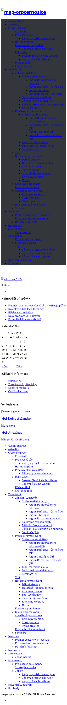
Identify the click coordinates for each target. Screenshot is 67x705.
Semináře (20, 208)
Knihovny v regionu (33, 177)
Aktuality (13, 24)
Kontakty (13, 263)
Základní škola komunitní (37, 100)
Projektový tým (24, 35)
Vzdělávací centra (32, 166)
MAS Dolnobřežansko (16, 419)
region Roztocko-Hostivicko (45, 93)
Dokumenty (15, 235)
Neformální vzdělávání (28, 156)
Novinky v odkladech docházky (25, 309)
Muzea (26, 180)
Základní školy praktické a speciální (42, 104)
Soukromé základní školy (36, 97)
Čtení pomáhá (30, 197)
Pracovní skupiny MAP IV (29, 45)
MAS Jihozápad (12, 433)
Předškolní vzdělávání (28, 111)
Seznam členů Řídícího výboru (39, 55)
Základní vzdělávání (26, 73)
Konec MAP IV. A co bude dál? (24, 319)
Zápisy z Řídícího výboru (36, 59)
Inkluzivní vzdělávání (27, 187)
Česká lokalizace (18, 391)
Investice (13, 211)
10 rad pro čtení (31, 201)
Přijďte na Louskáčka (20, 312)
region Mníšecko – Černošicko (46, 86)
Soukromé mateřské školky (38, 145)
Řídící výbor (21, 52)
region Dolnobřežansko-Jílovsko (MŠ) (43, 119)
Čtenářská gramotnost (28, 190)
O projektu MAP (17, 28)
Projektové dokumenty (28, 239)
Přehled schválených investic (32, 215)
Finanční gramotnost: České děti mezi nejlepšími (37, 305)
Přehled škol (22, 62)
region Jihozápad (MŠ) (42, 131)
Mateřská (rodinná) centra (37, 163)
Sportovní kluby (31, 170)
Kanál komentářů (18, 387)
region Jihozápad (39, 90)
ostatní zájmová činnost (36, 173)
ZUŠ (17, 152)
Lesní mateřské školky (35, 142)
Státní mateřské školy (35, 114)
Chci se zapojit (23, 66)
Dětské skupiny (31, 159)
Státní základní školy (34, 76)
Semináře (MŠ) (30, 149)
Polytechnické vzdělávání (30, 204)
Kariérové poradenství (28, 183)
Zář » (19, 366)
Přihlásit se (15, 380)
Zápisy (19, 246)
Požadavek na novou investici (32, 218)
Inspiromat (15, 225)
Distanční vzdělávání (20, 260)
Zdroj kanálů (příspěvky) (22, 384)
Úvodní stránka (17, 21)
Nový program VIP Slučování (24, 316)
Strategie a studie (25, 242)
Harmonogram (24, 41)
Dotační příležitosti (26, 222)
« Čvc (5, 366)
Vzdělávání (14, 69)
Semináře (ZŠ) (30, 107)
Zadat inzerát (23, 232)
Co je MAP (21, 31)
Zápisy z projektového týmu (38, 38)
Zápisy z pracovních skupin (37, 48)
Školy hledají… (17, 228)
